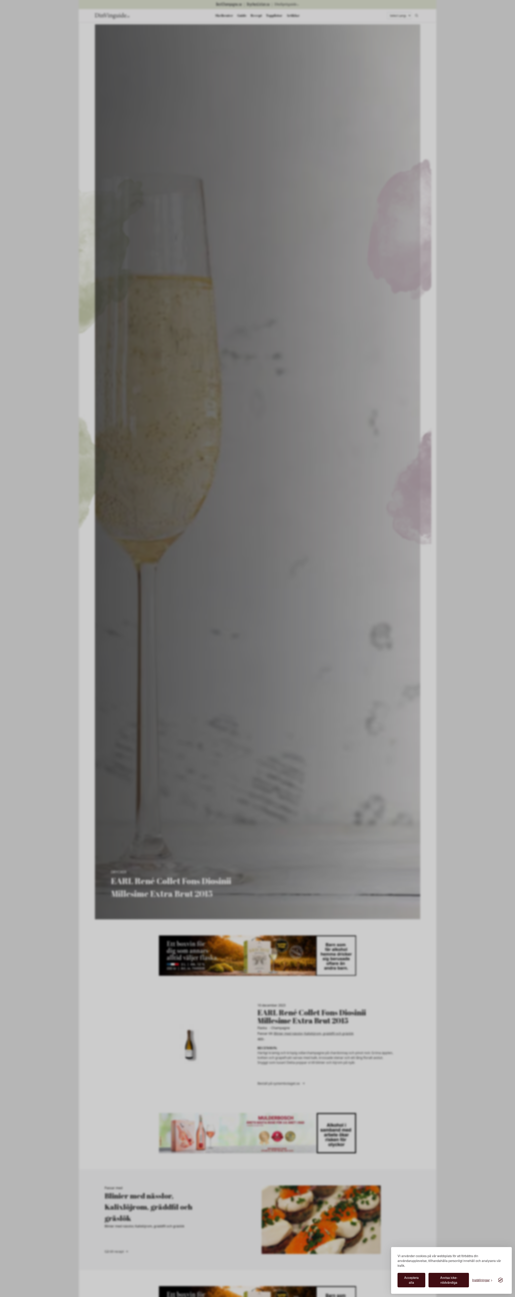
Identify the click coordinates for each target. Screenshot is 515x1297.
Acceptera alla (411, 1280)
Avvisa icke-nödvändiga (448, 1280)
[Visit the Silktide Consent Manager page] (500, 1280)
